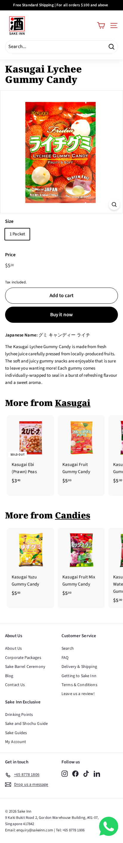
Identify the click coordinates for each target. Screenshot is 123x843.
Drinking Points (19, 715)
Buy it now (61, 314)
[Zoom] (114, 204)
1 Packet (17, 234)
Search (67, 648)
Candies (72, 515)
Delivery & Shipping (79, 667)
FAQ (64, 658)
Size (9, 221)
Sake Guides (16, 733)
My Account (15, 742)
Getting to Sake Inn (78, 676)
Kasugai (72, 402)
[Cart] (101, 25)
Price (10, 254)
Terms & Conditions (79, 685)
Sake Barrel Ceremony (25, 667)
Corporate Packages (23, 658)
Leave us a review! (78, 694)
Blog (9, 676)
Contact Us (15, 685)
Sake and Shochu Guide (26, 724)
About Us (13, 648)
